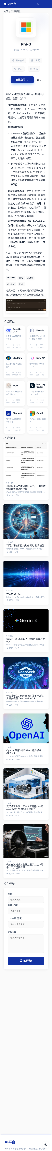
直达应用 (20, 79)
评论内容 (12, 931)
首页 (5, 11)
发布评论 (26, 961)
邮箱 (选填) (13, 905)
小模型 (30, 278)
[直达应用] (20, 327)
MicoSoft (11, 284)
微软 (21, 278)
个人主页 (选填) (15, 918)
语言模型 (11, 278)
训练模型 (16, 11)
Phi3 (21, 284)
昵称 (10, 893)
